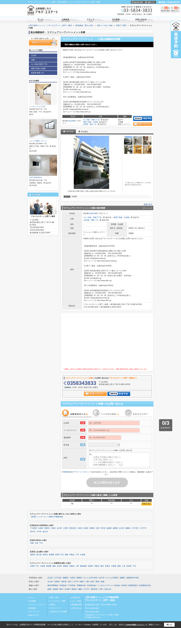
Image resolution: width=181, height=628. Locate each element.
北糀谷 (56, 582)
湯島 (66, 555)
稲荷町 (90, 566)
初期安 (52, 605)
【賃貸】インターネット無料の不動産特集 (46, 517)
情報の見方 (148, 204)
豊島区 (92, 528)
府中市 (32, 532)
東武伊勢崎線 (52, 585)
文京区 (69, 121)
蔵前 (119, 566)
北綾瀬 (55, 589)
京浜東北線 (91, 585)
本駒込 (71, 555)
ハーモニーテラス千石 (37, 107)
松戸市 (101, 578)
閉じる (169, 625)
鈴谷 (92, 582)
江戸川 (75, 582)
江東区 (53, 528)
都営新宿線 (132, 585)
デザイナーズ (55, 608)
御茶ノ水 (93, 124)
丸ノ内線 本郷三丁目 (39, 64)
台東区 (40, 528)
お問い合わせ (76, 608)
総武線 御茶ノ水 (37, 73)
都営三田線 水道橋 (38, 69)
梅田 (82, 582)
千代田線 (71, 585)
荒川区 (103, 528)
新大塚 (39, 555)
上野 (77, 566)
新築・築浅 (54, 597)
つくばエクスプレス (105, 585)
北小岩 (50, 582)
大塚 (36, 543)
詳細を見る (146, 504)
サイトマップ (34, 612)
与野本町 (93, 589)
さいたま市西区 (112, 578)
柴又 (70, 582)
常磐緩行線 (81, 585)
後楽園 (51, 555)
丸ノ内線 (86, 120)
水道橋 (95, 122)
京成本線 (62, 585)
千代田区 (33, 528)
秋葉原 (71, 566)
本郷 (73, 121)
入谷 (123, 566)
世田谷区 (72, 528)
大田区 (65, 528)
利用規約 (66, 472)
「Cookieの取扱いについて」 (134, 625)
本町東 (63, 582)
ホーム (31, 597)
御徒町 (65, 566)
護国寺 (32, 555)
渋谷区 (79, 528)
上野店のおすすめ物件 (58, 612)
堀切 (97, 582)
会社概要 (32, 601)
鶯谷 (102, 566)
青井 (61, 589)
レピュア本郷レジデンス (38, 141)
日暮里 (113, 566)
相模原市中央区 (133, 578)
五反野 (67, 589)
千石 (41, 543)
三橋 (87, 582)
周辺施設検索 (76, 605)
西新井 (74, 589)
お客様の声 (75, 597)
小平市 (39, 532)
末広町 (59, 566)
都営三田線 (87, 122)
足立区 (121, 528)
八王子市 (143, 528)
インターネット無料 (58, 601)
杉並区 (86, 528)
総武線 (85, 124)
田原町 (129, 566)
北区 (97, 528)
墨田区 (47, 528)
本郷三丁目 (95, 120)
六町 (101, 589)
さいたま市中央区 (90, 578)
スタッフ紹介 (76, 601)
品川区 (59, 528)
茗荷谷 (45, 555)
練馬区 (115, 528)
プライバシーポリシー (82, 472)
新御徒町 (83, 566)
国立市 (45, 532)
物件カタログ (34, 615)
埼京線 (124, 585)
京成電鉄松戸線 (145, 585)
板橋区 (109, 528)
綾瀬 (102, 582)
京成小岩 (107, 589)
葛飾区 (128, 528)
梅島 (80, 589)
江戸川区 (135, 528)
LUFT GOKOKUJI (35, 177)
